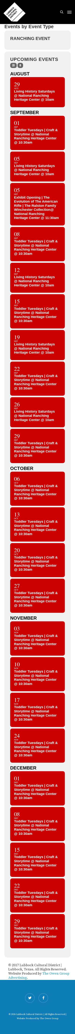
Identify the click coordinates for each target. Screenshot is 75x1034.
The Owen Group (49, 1018)
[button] (69, 12)
